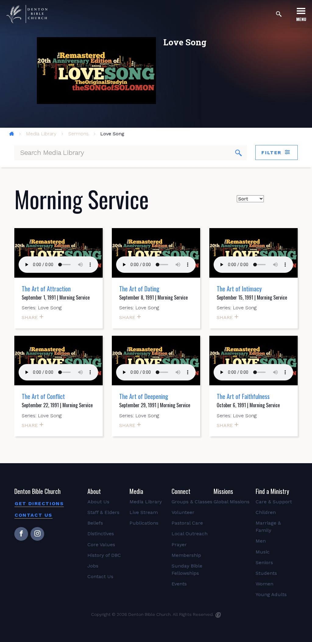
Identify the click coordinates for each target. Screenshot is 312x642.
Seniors (264, 562)
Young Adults (271, 594)
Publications (143, 523)
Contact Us (33, 515)
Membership (186, 555)
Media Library (41, 134)
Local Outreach (189, 533)
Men (261, 541)
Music (263, 552)
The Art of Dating (139, 288)
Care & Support (274, 502)
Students (266, 573)
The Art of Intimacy (239, 288)
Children (266, 512)
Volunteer (183, 512)
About (94, 491)
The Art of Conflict (43, 396)
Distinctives (100, 533)
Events (179, 584)
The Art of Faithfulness (243, 396)
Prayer (179, 544)
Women (264, 584)
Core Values (101, 544)
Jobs (92, 566)
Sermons (78, 134)
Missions (223, 491)
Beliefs (95, 523)
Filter (272, 152)
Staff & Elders (103, 512)
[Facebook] (21, 534)
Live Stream (143, 512)
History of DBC (104, 555)
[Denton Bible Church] (27, 14)
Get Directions (39, 503)
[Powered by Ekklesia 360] (218, 615)
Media (136, 491)
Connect (181, 491)
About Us (98, 502)
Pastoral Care (187, 523)
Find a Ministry (272, 491)
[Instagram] (37, 534)
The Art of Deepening (143, 396)
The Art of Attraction (46, 288)
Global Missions (232, 502)
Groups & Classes (192, 502)
